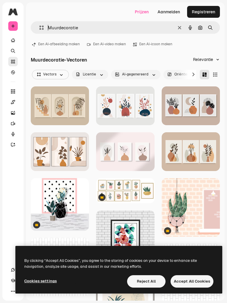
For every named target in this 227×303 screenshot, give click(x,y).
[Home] (13, 40)
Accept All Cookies (192, 281)
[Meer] (13, 291)
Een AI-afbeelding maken (59, 44)
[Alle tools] (13, 91)
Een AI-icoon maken (155, 44)
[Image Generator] (13, 112)
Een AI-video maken (109, 44)
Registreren (203, 11)
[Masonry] (204, 74)
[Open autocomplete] (39, 27)
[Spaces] (13, 102)
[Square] (215, 74)
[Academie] (13, 280)
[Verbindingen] (13, 270)
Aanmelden (169, 11)
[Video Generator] (13, 123)
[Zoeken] (13, 51)
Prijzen (142, 11)
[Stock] (13, 61)
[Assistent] (13, 144)
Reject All (146, 281)
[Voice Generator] (13, 134)
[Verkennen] (13, 72)
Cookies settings (40, 280)
